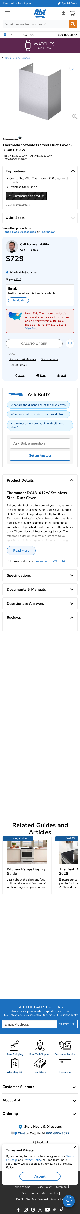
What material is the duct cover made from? (38, 414)
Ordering (10, 1113)
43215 (17, 279)
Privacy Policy (32, 1160)
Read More (21, 550)
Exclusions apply (67, 1015)
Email (34, 250)
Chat (21, 1133)
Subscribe (67, 1024)
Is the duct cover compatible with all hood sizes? (37, 425)
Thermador (47, 232)
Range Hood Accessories (17, 58)
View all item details (18, 205)
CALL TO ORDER (34, 344)
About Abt (11, 1100)
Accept (39, 1176)
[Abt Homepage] (40, 13)
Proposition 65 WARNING (50, 561)
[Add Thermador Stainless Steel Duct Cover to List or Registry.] (70, 70)
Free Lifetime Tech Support (17, 3)
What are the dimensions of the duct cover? (38, 405)
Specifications (49, 359)
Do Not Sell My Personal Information (40, 1199)
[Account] (63, 13)
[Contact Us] (12, 252)
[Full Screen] (75, 116)
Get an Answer (40, 455)
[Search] (73, 24)
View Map (31, 328)
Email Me (18, 300)
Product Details (18, 365)
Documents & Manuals (22, 359)
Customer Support (18, 1086)
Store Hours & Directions (42, 1127)
